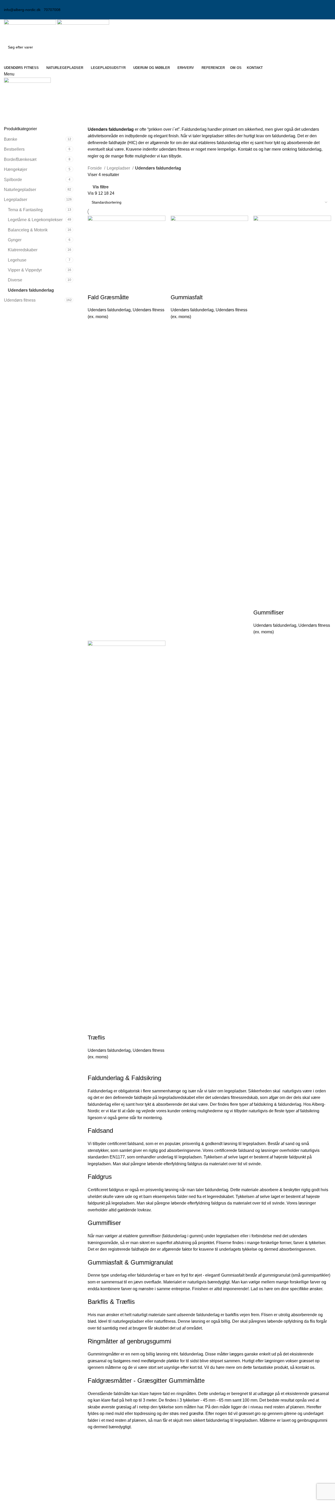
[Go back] (10, 103)
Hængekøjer (15, 169)
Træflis (96, 1037)
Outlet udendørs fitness (192, 1499)
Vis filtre (101, 187)
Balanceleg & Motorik (28, 230)
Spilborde (13, 179)
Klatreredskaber (22, 250)
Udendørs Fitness (188, 1460)
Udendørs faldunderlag (31, 290)
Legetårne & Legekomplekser (35, 219)
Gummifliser (268, 612)
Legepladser (15, 199)
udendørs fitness (174, 149)
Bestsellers (14, 149)
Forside (95, 168)
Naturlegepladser (20, 189)
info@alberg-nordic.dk (22, 10)
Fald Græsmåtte (108, 297)
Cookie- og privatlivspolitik (279, 1470)
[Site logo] (30, 30)
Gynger (14, 240)
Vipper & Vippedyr (25, 270)
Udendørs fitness (20, 300)
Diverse (15, 280)
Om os (261, 1460)
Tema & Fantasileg (25, 210)
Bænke (10, 139)
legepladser (213, 136)
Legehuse (17, 260)
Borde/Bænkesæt (20, 159)
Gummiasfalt (187, 297)
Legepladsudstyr (186, 1470)
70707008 (52, 10)
